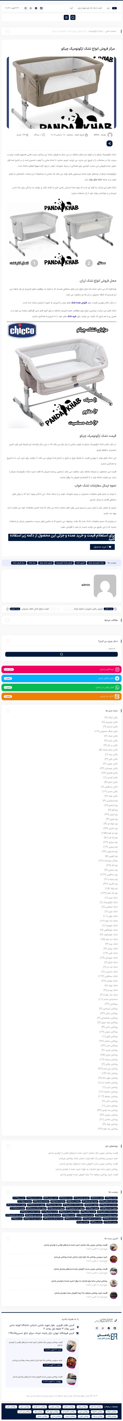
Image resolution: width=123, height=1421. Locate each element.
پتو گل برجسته (111, 860)
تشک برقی (113, 916)
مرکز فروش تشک (19, 563)
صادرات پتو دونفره (108, 1205)
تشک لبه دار (112, 967)
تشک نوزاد (113, 985)
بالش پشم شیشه (110, 749)
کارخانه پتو (83, 1222)
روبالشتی (114, 1004)
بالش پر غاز (113, 745)
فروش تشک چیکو (46, 563)
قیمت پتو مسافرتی (92, 1218)
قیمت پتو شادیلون (15, 1215)
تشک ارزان (111, 1198)
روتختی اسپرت (111, 1050)
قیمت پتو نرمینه (73, 1218)
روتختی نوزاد (112, 1124)
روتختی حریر (112, 1087)
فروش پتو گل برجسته (36, 1208)
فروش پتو (92, 1208)
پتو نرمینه (114, 879)
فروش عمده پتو (109, 1208)
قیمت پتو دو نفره (52, 1215)
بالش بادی (113, 740)
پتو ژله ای (113, 837)
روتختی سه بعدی (110, 1110)
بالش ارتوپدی (112, 722)
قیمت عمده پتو (85, 1215)
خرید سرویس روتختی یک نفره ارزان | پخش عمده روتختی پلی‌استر (88, 1158)
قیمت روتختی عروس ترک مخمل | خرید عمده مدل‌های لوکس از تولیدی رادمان (83, 1153)
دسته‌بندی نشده (111, 999)
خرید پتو (19, 1198)
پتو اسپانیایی (112, 800)
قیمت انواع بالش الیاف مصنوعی (34, 608)
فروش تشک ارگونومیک (64, 563)
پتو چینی (114, 819)
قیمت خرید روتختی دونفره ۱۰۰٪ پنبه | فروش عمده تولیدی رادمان (89, 1174)
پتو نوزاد (114, 888)
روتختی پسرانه (111, 1059)
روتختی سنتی (112, 1105)
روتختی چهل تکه (110, 1078)
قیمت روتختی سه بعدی (106, 1215)
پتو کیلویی (113, 856)
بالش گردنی (112, 777)
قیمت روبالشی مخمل (69, 1211)
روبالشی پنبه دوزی (109, 1022)
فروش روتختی (54, 1205)
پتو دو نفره (113, 833)
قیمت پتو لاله (110, 1218)
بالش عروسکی (111, 768)
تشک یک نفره (111, 994)
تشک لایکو (113, 962)
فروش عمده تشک (36, 1205)
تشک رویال (113, 948)
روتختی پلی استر (110, 1068)
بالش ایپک (113, 736)
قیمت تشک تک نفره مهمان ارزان (96, 8)
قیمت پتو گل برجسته (53, 1218)
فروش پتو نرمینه (56, 1208)
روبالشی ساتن (111, 1027)
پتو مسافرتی (112, 874)
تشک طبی (113, 953)
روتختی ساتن (112, 1101)
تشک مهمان (112, 980)
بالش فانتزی (112, 773)
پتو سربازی (113, 842)
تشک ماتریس (111, 971)
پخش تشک (111, 1222)
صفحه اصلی (110, 31)
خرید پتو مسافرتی (108, 1201)
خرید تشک (66, 1198)
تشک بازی (113, 911)
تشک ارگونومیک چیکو (96, 563)
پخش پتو (96, 1222)
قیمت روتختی (49, 1211)
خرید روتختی (50, 1198)
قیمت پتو (68, 1215)
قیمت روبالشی (88, 1211)
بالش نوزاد (113, 796)
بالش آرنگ (113, 717)
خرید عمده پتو (34, 1198)
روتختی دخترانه (111, 1091)
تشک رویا (113, 944)
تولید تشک (97, 1198)
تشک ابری (113, 897)
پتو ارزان (16, 1218)
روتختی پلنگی (112, 1064)
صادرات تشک (57, 1201)
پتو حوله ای (113, 823)
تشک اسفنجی (112, 907)
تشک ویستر (112, 990)
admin (96, 134)
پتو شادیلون (112, 851)
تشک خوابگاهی (111, 930)
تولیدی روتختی (81, 1198)
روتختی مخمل (111, 1119)
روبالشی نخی (112, 1045)
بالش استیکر (112, 726)
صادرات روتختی (41, 1201)
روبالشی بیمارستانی (109, 1018)
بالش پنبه (113, 754)
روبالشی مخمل (111, 1041)
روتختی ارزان (74, 1201)
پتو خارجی (113, 828)
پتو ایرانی (114, 814)
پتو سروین (113, 846)
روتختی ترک (112, 1073)
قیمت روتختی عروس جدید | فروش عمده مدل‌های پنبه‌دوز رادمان (89, 1163)
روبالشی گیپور (112, 1036)
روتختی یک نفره (110, 1128)
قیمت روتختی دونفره (30, 1211)
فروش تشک (80, 563)
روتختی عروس (111, 1115)
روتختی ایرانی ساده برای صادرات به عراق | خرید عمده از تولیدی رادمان (87, 1169)
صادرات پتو (24, 1201)
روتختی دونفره (111, 1096)
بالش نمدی (113, 791)
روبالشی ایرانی (111, 1013)
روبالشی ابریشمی (110, 1008)
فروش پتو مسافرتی (75, 1208)
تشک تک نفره (111, 920)
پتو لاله (115, 865)
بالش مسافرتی (111, 786)
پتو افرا (115, 810)
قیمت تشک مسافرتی (107, 1211)
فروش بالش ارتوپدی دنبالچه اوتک (88, 608)
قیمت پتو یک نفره (33, 1218)
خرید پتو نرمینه (90, 1201)
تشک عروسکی (111, 957)
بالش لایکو (113, 782)
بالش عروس (112, 763)
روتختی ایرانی (112, 1054)
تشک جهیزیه (112, 925)
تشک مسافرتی (111, 976)
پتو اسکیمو (113, 805)
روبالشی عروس (111, 1031)
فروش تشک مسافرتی (73, 1205)
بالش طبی (113, 759)
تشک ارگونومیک (95, 31)
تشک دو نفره (112, 939)
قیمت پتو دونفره (33, 1215)
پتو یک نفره (112, 893)
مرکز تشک (32, 563)
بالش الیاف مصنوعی (109, 731)
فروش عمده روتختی (16, 1205)
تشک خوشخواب (111, 934)
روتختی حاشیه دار (110, 1082)
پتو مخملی (113, 870)
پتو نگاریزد (113, 883)
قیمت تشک (17, 1208)
